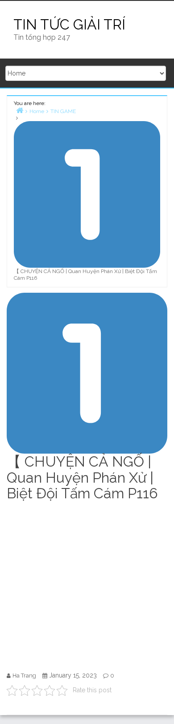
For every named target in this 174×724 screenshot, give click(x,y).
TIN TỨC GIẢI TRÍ (69, 24)
